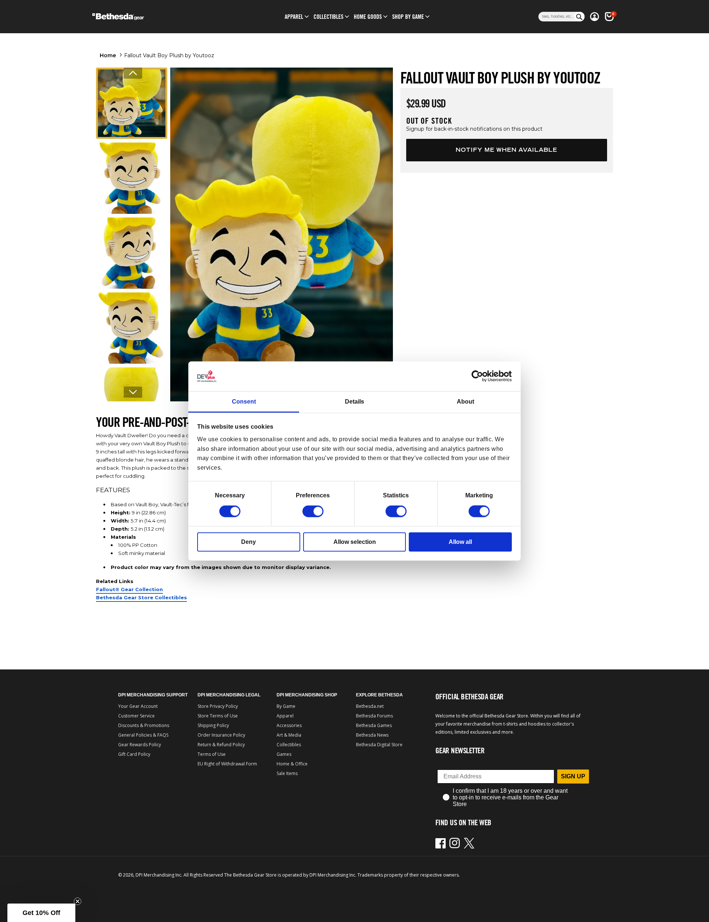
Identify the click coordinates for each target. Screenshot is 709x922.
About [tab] (465, 401)
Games (284, 754)
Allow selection (354, 542)
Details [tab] (354, 401)
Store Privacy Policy (218, 706)
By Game (286, 706)
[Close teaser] (77, 901)
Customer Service (136, 716)
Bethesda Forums (374, 716)
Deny (248, 542)
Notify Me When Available (506, 149)
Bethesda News (372, 735)
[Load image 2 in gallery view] (131, 178)
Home (108, 55)
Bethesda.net (370, 706)
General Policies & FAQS (143, 735)
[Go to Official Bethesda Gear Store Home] (150, 16)
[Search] (579, 16)
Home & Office (292, 764)
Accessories (289, 725)
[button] (294, 17)
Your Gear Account (138, 706)
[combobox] (556, 16)
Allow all (460, 542)
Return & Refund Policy (221, 744)
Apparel (285, 716)
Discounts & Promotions (143, 725)
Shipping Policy (213, 725)
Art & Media (289, 735)
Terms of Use (212, 754)
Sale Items (287, 773)
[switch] (312, 511)
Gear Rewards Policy (139, 744)
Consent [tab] (244, 401)
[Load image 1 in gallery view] (131, 103)
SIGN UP (573, 776)
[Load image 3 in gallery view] (131, 253)
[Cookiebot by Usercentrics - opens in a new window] (479, 376)
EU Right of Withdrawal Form (227, 764)
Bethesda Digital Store (379, 744)
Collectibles (289, 744)
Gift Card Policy (134, 754)
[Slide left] (133, 73)
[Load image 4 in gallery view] (131, 328)
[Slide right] (133, 392)
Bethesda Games (374, 725)
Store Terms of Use (218, 716)
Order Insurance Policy (221, 735)
